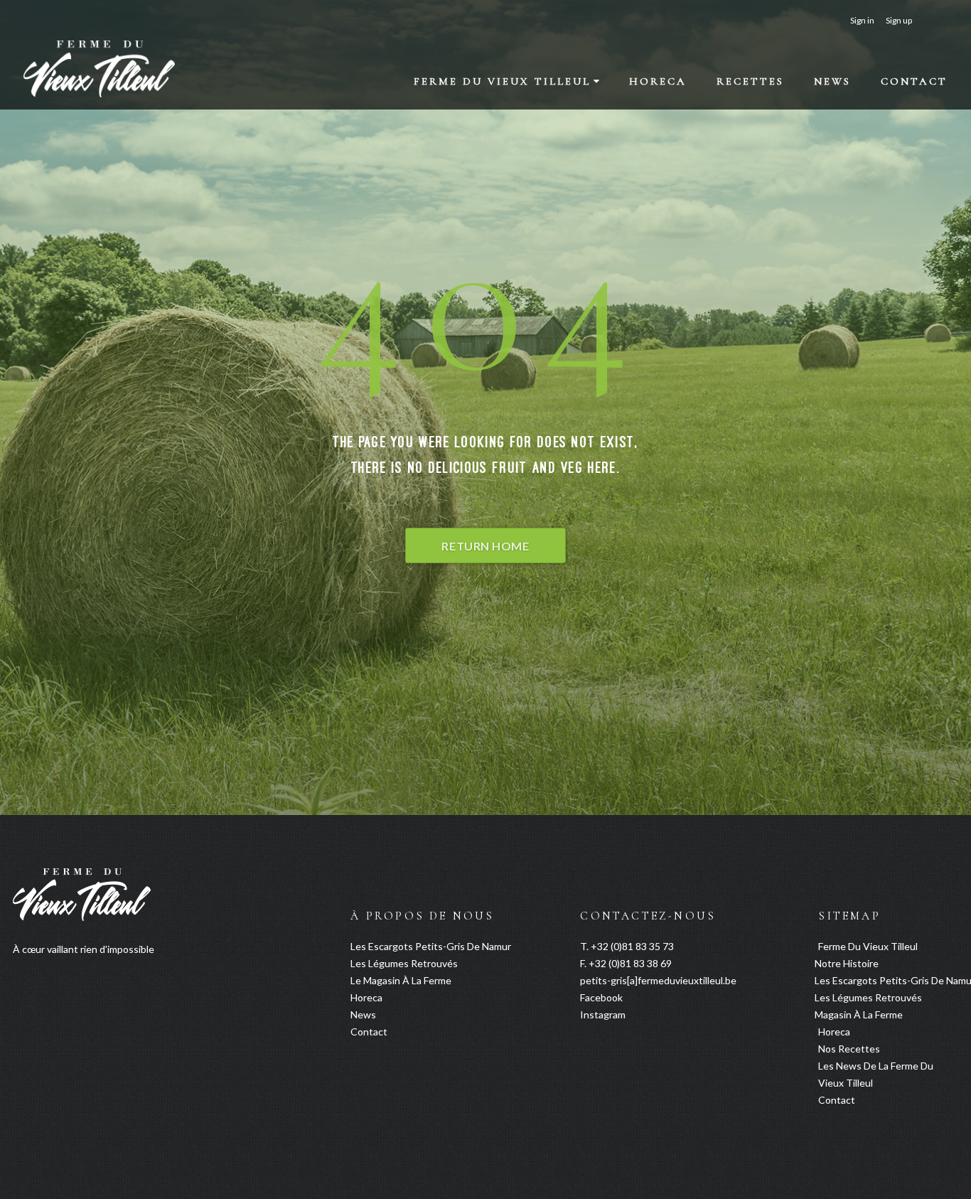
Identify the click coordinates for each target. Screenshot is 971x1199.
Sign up (899, 20)
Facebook (601, 997)
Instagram (603, 1014)
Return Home (485, 546)
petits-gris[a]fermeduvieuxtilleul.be (658, 980)
